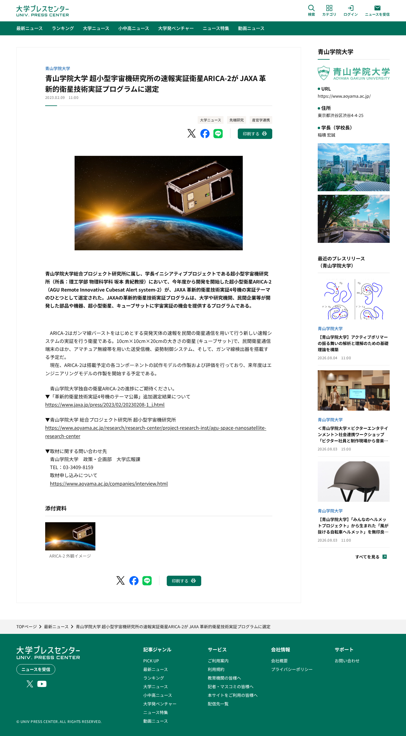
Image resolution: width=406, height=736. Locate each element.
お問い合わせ (347, 661)
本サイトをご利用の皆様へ (233, 695)
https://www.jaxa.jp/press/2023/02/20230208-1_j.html (105, 404)
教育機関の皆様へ (224, 678)
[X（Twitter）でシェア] (192, 133)
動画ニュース (155, 721)
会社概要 (279, 661)
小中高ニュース (157, 695)
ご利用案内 (218, 661)
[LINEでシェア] (218, 133)
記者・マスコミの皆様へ (231, 686)
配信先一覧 (218, 704)
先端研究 (236, 119)
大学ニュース (210, 119)
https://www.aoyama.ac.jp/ (344, 96)
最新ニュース (155, 669)
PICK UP (151, 661)
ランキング (153, 678)
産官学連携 (261, 119)
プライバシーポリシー (292, 669)
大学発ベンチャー (160, 704)
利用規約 (216, 669)
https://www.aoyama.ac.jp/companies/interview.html (109, 483)
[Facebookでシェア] (205, 133)
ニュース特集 (155, 712)
